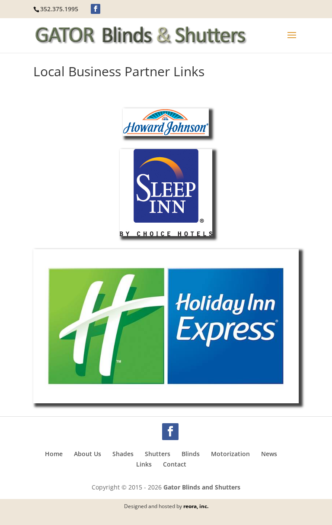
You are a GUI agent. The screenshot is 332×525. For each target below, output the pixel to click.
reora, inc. (195, 506)
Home (54, 454)
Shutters (157, 454)
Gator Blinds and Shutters (201, 487)
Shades (123, 454)
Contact (174, 464)
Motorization (230, 454)
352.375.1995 (59, 9)
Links (144, 464)
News (269, 454)
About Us (87, 454)
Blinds (191, 454)
